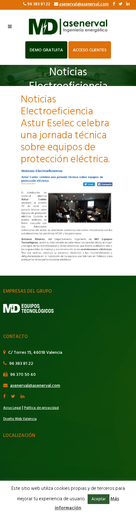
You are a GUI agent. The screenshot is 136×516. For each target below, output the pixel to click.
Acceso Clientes (90, 50)
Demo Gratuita (46, 50)
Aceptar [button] (98, 499)
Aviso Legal (12, 408)
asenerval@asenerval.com (83, 4)
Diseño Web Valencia (20, 419)
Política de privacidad (41, 408)
